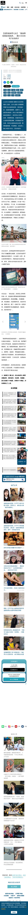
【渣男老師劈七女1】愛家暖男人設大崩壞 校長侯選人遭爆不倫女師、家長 (9, 401)
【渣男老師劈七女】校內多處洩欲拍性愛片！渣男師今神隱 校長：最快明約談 (9, 443)
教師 (18, 90)
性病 (5, 95)
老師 (9, 90)
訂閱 (19, 726)
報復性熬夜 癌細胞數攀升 (9, 470)
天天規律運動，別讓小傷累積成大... (14, 589)
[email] (20, 901)
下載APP (12, 895)
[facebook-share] (4, 82)
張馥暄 (9, 75)
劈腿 (5, 90)
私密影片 (18, 95)
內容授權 (6, 895)
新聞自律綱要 (20, 895)
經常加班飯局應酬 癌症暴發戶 (13, 548)
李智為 (9, 77)
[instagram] (16, 901)
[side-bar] (26, 2)
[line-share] (8, 82)
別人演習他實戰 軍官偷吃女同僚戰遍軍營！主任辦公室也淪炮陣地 (9, 422)
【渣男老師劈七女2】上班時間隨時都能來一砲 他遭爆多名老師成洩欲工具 (9, 408)
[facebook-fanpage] (13, 901)
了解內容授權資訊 (17, 877)
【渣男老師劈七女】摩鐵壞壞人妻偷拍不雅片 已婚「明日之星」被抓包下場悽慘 (9, 450)
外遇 (5, 92)
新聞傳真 (14, 92)
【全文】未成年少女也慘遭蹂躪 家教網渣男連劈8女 (9, 436)
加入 (6, 726)
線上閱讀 (14, 887)
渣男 (22, 90)
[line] (9, 901)
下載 (25, 726)
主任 (9, 95)
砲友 (9, 92)
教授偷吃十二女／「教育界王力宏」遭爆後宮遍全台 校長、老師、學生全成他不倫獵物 (9, 429)
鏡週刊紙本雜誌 (17, 875)
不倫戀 (13, 90)
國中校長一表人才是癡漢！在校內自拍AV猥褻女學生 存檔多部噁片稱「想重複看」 (9, 457)
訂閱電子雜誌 (19, 893)
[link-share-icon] (11, 82)
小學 (13, 95)
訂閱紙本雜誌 (3, 2)
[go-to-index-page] (11, 42)
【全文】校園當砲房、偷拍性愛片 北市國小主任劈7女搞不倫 (9, 394)
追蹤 (12, 726)
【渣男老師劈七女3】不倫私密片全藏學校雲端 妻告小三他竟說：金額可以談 (9, 415)
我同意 (14, 912)
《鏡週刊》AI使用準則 (14, 898)
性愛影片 (20, 92)
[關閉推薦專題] (26, 450)
